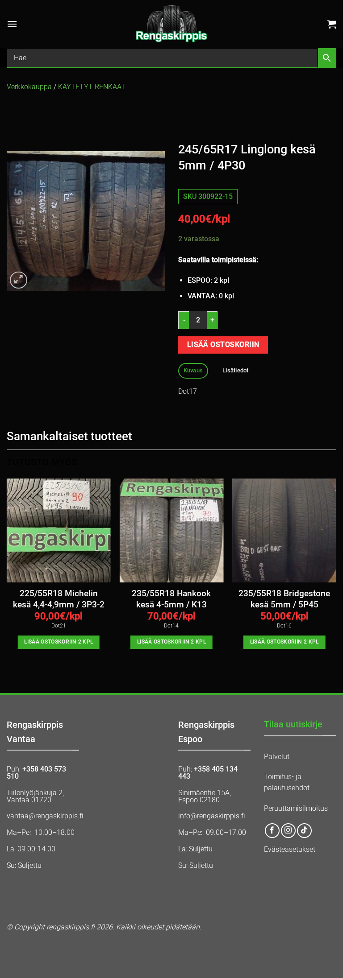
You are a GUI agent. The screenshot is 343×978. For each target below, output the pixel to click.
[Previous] (7, 572)
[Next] (336, 572)
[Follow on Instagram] (288, 830)
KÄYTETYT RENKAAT (91, 87)
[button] (12, 24)
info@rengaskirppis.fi (211, 816)
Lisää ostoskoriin (223, 345)
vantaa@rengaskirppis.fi (45, 816)
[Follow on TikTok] (304, 830)
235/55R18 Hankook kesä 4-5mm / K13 (171, 599)
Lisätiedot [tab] (235, 370)
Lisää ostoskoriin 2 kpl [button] (58, 642)
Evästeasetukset (289, 849)
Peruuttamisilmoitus (296, 808)
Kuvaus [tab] (193, 370)
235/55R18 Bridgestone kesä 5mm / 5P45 (284, 599)
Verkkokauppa (29, 87)
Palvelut (276, 756)
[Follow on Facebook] (272, 830)
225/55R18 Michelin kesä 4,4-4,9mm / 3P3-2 (59, 599)
